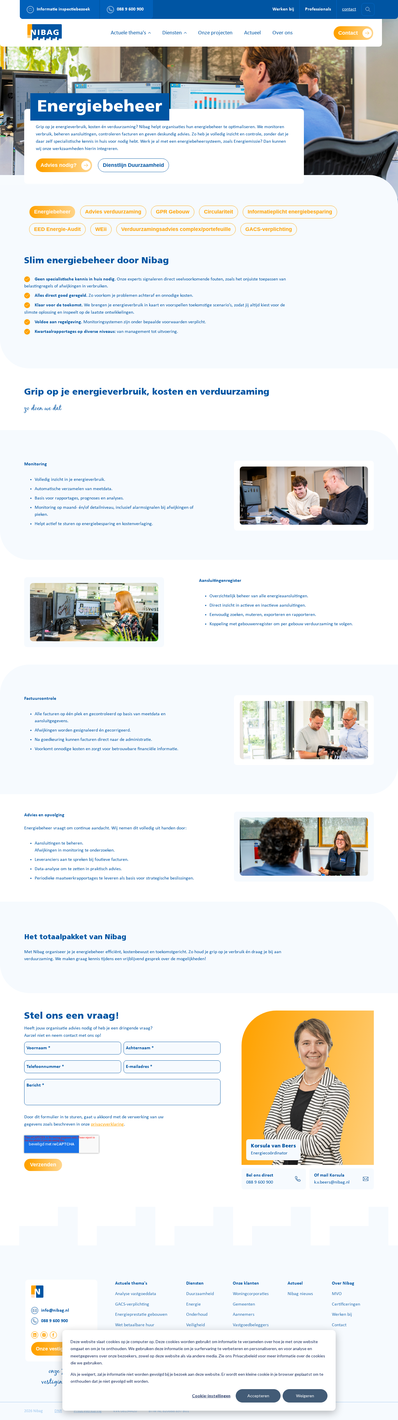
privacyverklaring (107, 1124)
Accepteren (258, 1395)
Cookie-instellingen (211, 1395)
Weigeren (305, 1395)
